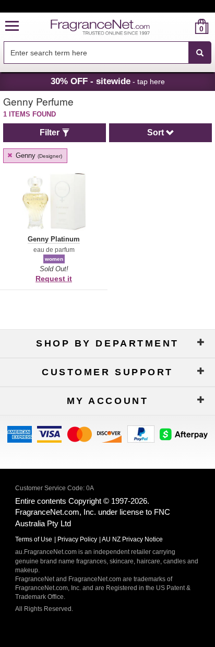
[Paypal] (140, 433)
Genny (38, 155)
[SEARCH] (199, 52)
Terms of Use (33, 539)
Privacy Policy (77, 539)
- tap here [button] (108, 81)
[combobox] (107, 52)
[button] (12, 26)
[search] (185, 26)
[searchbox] (96, 52)
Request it (53, 278)
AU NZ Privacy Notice (132, 539)
